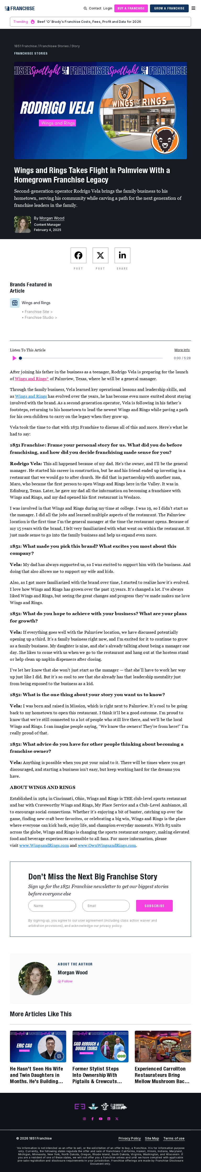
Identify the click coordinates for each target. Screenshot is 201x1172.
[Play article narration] (14, 358)
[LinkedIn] (109, 1118)
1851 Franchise (25, 46)
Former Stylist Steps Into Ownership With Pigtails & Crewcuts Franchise (95, 1075)
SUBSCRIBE (154, 906)
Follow (67, 981)
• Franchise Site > (37, 311)
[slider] (20, 358)
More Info (182, 350)
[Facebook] (92, 1118)
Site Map (152, 1138)
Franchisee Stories (54, 46)
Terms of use (174, 1138)
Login (107, 8)
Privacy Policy (130, 1138)
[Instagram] (84, 1118)
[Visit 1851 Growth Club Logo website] (119, 1106)
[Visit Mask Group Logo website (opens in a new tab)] (105, 1106)
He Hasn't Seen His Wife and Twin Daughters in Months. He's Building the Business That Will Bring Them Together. (36, 1075)
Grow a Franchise (169, 8)
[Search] (85, 8)
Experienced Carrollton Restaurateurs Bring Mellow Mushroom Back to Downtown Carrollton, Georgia (162, 1075)
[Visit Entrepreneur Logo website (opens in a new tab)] (80, 1107)
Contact (95, 8)
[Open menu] (193, 8)
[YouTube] (101, 1118)
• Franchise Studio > (39, 317)
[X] (117, 1118)
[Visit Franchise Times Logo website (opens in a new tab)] (93, 1106)
